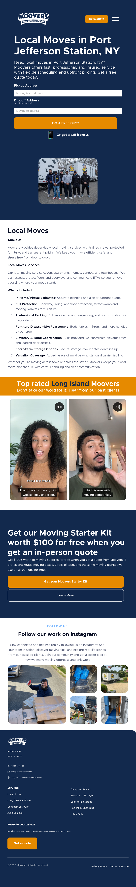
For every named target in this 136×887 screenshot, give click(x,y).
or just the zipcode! (23, 103)
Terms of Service (119, 866)
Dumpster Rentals (81, 789)
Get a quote (96, 19)
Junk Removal (15, 813)
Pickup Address (26, 85)
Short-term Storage (82, 795)
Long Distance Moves (19, 800)
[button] (115, 19)
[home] (33, 19)
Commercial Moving (18, 807)
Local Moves (14, 794)
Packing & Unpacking (82, 808)
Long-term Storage (81, 802)
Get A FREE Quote (65, 123)
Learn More (65, 595)
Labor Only (77, 814)
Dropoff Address (26, 100)
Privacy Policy (99, 866)
